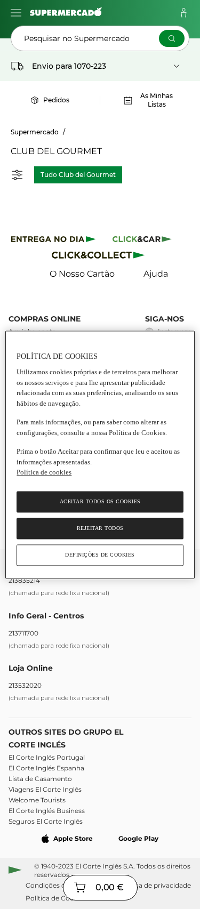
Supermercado (35, 132)
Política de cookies (44, 473)
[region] (100, 454)
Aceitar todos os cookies (100, 501)
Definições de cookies (100, 555)
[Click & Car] (142, 240)
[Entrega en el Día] (100, 257)
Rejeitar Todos (100, 528)
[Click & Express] (53, 240)
